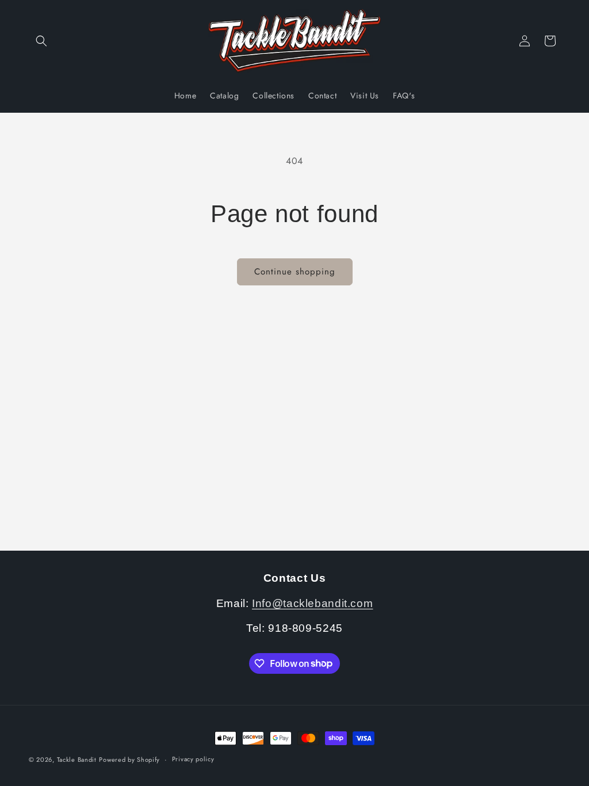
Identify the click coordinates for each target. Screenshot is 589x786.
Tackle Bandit (77, 759)
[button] (41, 41)
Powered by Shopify (129, 759)
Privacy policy (193, 759)
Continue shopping (294, 271)
